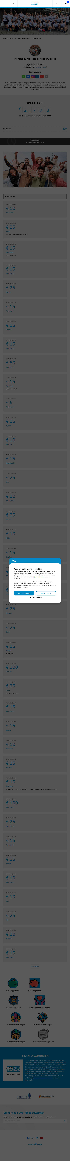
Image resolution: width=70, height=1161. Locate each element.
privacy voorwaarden (37, 577)
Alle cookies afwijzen (35, 597)
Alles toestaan (24, 593)
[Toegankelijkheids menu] (68, 2)
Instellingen (46, 593)
